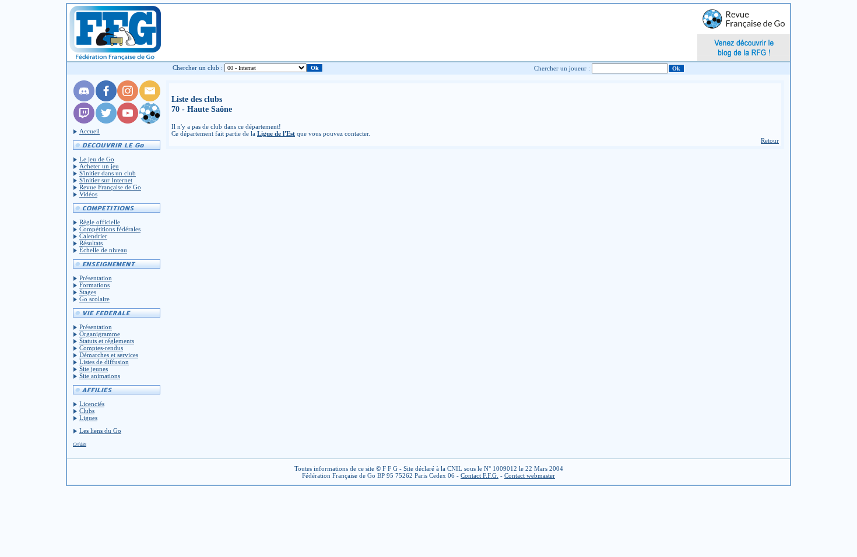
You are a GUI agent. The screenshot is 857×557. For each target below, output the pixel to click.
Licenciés (91, 403)
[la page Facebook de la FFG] (106, 99)
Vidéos (88, 194)
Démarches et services (108, 354)
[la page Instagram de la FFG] (127, 99)
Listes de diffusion (104, 361)
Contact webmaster (529, 475)
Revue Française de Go (110, 187)
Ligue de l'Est (276, 133)
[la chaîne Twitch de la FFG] (83, 121)
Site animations (99, 375)
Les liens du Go (100, 430)
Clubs (86, 410)
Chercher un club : (198, 67)
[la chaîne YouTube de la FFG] (127, 121)
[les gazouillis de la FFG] (106, 121)
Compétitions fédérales (110, 228)
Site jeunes (93, 368)
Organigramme (99, 333)
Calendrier (93, 235)
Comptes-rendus (101, 347)
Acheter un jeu (99, 166)
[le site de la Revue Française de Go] (149, 121)
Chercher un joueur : (562, 68)
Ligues (88, 417)
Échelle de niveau (103, 249)
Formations (94, 284)
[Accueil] (114, 32)
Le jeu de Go (96, 159)
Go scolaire (94, 298)
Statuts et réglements (106, 340)
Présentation (95, 277)
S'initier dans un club (107, 173)
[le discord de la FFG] (83, 99)
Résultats (91, 242)
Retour (770, 140)
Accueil (89, 131)
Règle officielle (99, 221)
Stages (87, 291)
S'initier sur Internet (105, 180)
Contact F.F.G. (479, 475)
